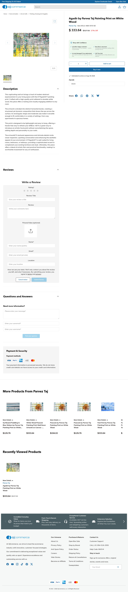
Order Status (73, 549)
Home (5, 14)
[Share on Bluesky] (98, 95)
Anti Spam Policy (57, 549)
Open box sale (121, 1)
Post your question (31, 336)
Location (31, 260)
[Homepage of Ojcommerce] (14, 6)
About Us (54, 541)
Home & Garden (13, 14)
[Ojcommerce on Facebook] (7, 563)
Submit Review (39, 280)
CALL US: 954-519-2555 (99, 545)
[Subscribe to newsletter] (118, 567)
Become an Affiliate (58, 561)
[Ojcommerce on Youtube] (12, 563)
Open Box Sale (74, 541)
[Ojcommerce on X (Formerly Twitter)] (31, 563)
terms (30, 274)
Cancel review (22, 280)
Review (31, 205)
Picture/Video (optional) (31, 223)
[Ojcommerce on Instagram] (17, 563)
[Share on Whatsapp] (82, 95)
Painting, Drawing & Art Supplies (39, 14)
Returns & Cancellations (78, 557)
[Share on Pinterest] (87, 95)
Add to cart (107, 64)
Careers (54, 553)
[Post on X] (92, 95)
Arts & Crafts (23, 14)
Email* (31, 251)
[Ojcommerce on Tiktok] (22, 563)
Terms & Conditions (76, 561)
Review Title (31, 196)
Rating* (31, 187)
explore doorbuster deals (103, 1)
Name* (31, 242)
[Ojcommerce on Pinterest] (27, 563)
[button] (24, 190)
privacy (38, 274)
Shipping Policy (74, 553)
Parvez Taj (72, 26)
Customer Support (97, 541)
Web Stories (55, 557)
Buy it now (96, 69)
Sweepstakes (74, 565)
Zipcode (71, 80)
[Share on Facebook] (76, 95)
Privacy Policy (56, 545)
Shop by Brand (74, 545)
